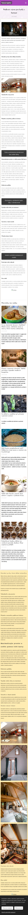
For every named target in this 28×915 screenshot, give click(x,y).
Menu (25, 2)
